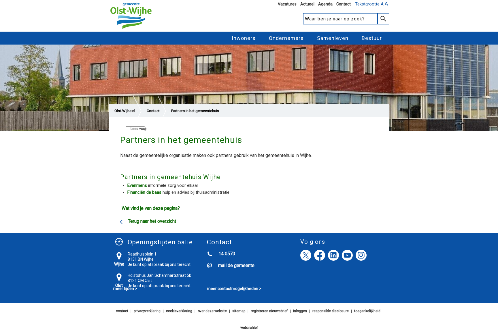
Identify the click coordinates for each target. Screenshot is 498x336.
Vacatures (287, 4)
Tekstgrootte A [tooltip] (371, 4)
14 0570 (226, 253)
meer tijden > (125, 288)
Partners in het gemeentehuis (195, 111)
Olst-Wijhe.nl (124, 111)
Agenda (325, 4)
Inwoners (244, 38)
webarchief (249, 328)
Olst (119, 285)
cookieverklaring (179, 311)
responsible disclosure (330, 311)
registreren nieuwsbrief (269, 311)
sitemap (238, 311)
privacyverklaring (147, 311)
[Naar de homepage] (131, 29)
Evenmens (137, 185)
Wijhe (119, 264)
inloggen (300, 311)
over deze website (212, 311)
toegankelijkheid (367, 311)
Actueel (307, 4)
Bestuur (372, 38)
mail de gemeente (236, 265)
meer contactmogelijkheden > (234, 288)
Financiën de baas (144, 192)
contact (122, 311)
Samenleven (332, 38)
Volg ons (312, 241)
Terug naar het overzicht (152, 221)
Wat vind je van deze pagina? (151, 208)
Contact (343, 4)
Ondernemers (286, 38)
